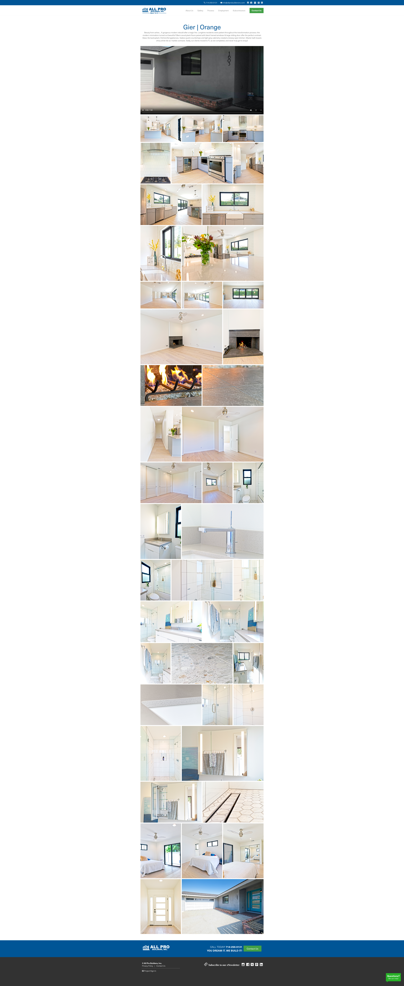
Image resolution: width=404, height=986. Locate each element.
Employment (223, 10)
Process (210, 10)
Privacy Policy (147, 966)
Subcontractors (239, 10)
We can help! (393, 977)
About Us (189, 10)
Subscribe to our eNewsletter (224, 965)
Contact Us (256, 10)
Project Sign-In (150, 971)
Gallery (200, 10)
